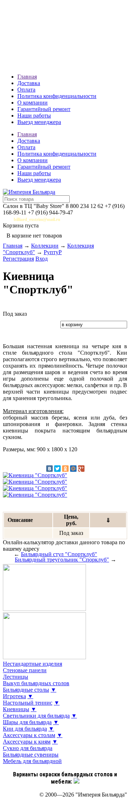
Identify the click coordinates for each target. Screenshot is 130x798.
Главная (27, 77)
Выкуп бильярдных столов (36, 683)
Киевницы (16, 709)
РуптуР (53, 252)
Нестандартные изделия (32, 664)
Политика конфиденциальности (56, 96)
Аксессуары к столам (29, 735)
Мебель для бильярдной (32, 761)
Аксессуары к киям (27, 742)
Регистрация (18, 259)
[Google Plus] (81, 468)
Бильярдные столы (26, 690)
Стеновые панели (25, 670)
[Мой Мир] (73, 468)
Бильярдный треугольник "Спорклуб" (62, 560)
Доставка (28, 83)
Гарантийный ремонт (43, 109)
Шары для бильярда (27, 722)
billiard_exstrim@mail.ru (37, 219)
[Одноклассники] (65, 468)
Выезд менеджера (39, 122)
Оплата (26, 90)
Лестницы (15, 677)
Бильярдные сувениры (30, 755)
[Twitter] (57, 468)
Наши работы (34, 115)
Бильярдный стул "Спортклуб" (59, 554)
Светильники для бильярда (36, 716)
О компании (32, 102)
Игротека (14, 696)
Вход (41, 259)
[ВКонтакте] (49, 468)
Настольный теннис (27, 703)
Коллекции (44, 246)
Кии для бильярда (25, 729)
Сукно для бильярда (27, 748)
